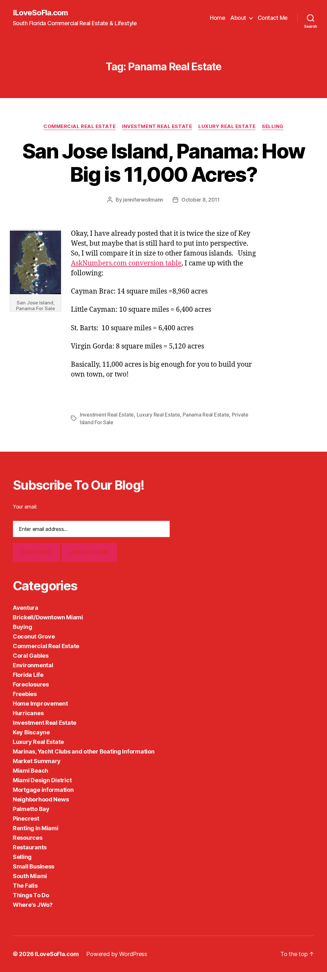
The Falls (25, 885)
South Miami (30, 876)
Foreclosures (31, 684)
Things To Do (31, 895)
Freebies (25, 694)
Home (217, 17)
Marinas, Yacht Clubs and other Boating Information (84, 751)
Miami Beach (30, 770)
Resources (27, 837)
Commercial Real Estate (79, 126)
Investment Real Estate (157, 126)
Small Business (33, 866)
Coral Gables (31, 655)
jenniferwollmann (143, 199)
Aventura (25, 607)
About (238, 17)
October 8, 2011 (200, 199)
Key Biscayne (31, 732)
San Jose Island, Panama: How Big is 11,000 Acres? (163, 163)
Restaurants (30, 847)
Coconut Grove (34, 636)
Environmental (33, 665)
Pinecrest (26, 818)
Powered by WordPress (116, 954)
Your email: (25, 506)
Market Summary (37, 761)
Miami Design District (42, 780)
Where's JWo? (33, 904)
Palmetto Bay (31, 809)
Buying (22, 627)
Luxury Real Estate (226, 126)
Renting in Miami (35, 828)
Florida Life (28, 674)
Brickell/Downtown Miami (48, 617)
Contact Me (273, 17)
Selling (273, 126)
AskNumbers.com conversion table (126, 263)
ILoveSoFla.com (40, 13)
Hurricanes (28, 713)
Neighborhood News (41, 799)
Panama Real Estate (206, 414)
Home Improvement (40, 703)
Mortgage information (43, 789)
